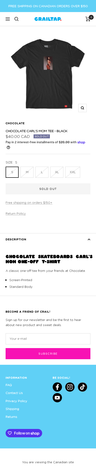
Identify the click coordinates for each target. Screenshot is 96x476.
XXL (73, 172)
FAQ (9, 385)
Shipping (12, 409)
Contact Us (14, 393)
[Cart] (88, 19)
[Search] (16, 19)
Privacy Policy (16, 401)
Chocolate (15, 123)
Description (16, 239)
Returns (11, 417)
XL (57, 172)
